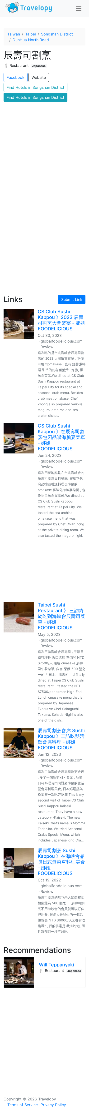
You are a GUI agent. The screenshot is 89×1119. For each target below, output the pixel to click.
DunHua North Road (31, 39)
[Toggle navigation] (78, 8)
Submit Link (71, 299)
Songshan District (57, 34)
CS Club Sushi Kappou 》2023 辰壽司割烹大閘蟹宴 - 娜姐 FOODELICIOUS (61, 320)
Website (39, 77)
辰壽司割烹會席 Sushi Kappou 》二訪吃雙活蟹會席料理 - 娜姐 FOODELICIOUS (61, 739)
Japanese (39, 66)
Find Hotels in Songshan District (35, 87)
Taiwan (13, 34)
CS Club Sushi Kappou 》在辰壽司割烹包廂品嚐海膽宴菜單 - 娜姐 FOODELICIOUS (61, 437)
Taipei (30, 34)
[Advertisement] (44, 238)
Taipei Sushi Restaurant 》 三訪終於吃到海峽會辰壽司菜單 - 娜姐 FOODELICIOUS (61, 616)
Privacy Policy (53, 1104)
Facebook (15, 77)
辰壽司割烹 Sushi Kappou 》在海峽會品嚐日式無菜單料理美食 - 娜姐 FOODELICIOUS (61, 862)
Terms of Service (22, 1104)
